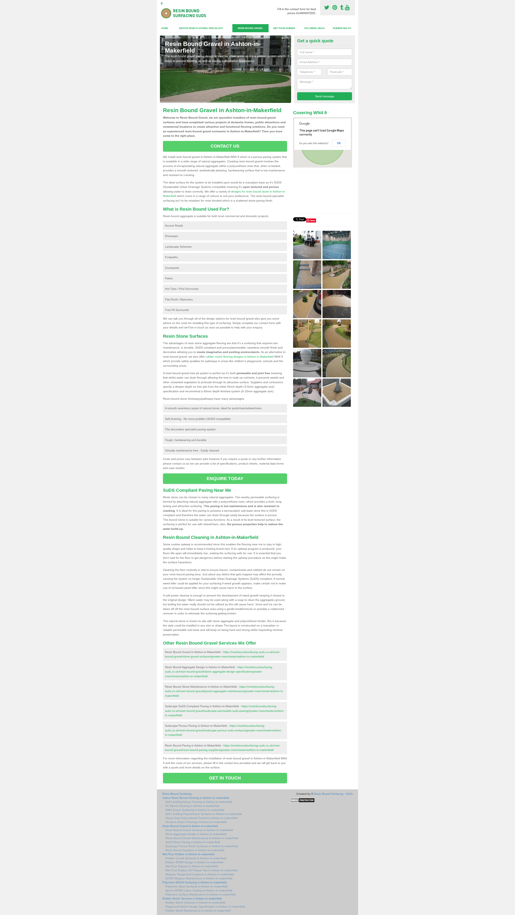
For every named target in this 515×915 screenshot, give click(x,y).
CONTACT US (225, 146)
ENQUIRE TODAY (225, 478)
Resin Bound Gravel (250, 28)
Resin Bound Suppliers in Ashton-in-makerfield (194, 850)
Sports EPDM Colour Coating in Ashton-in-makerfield (198, 890)
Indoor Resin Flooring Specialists (201, 28)
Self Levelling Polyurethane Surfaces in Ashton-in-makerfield (203, 814)
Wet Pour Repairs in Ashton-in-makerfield (191, 866)
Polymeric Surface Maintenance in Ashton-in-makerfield (200, 894)
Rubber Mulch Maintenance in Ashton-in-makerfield (198, 910)
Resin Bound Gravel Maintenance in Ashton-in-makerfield (201, 838)
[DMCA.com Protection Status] (302, 800)
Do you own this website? (314, 143)
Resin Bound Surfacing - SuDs (333, 793)
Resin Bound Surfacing (177, 793)
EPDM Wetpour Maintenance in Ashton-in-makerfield (198, 878)
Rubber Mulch (342, 28)
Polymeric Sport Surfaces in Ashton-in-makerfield (196, 886)
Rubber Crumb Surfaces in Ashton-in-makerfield (195, 858)
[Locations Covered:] (162, 3)
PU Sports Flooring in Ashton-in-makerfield (192, 805)
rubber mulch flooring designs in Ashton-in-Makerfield (239, 356)
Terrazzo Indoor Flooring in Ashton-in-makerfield (196, 822)
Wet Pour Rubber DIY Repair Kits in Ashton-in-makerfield (201, 870)
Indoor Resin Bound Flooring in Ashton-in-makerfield (195, 797)
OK (339, 143)
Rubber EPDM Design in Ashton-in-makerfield (194, 862)
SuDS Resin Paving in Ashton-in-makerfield (192, 842)
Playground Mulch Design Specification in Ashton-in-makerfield (205, 906)
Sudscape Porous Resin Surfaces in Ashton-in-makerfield (201, 846)
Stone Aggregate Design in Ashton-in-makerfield (195, 834)
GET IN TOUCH (225, 777)
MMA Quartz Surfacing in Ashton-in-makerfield (194, 809)
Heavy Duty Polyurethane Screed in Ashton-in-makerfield (201, 818)
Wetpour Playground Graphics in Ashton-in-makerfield (199, 874)
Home (164, 28)
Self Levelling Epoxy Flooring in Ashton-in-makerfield (198, 801)
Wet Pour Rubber (284, 28)
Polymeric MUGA (314, 28)
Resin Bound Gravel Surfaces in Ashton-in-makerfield (199, 830)
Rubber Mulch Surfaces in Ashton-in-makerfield (195, 902)
